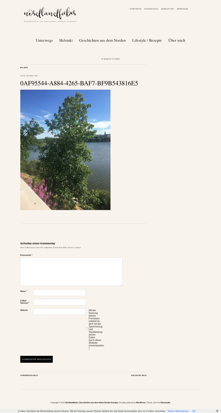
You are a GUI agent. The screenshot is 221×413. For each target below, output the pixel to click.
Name (23, 291)
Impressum (182, 9)
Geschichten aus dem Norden (102, 40)
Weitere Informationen (178, 410)
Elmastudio (165, 403)
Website (24, 310)
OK (194, 410)
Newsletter (167, 9)
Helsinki (66, 40)
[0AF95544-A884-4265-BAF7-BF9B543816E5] (65, 209)
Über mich (176, 40)
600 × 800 (33, 75)
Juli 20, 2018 (25, 75)
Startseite (135, 9)
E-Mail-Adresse (24, 302)
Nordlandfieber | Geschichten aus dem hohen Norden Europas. (92, 403)
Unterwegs (44, 40)
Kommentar (26, 255)
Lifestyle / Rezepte (147, 40)
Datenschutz (151, 9)
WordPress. (141, 403)
